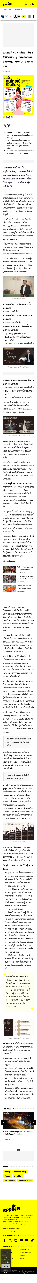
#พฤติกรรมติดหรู (20, 1172)
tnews (22, 1259)
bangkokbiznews (25, 1253)
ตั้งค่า (6, 1270)
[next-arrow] (33, 1122)
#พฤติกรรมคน (10, 1180)
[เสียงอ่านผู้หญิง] (17, 16)
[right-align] (29, 3)
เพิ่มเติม (6, 1262)
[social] (4, 1240)
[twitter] (9, 117)
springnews (24, 1256)
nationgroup (24, 1249)
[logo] (7, 3)
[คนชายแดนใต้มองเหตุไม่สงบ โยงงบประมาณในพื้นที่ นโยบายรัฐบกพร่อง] (18, 1120)
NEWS (11, 10)
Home (5, 10)
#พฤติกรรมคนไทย (25, 1180)
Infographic (19, 10)
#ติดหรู (7, 1172)
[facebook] (7, 117)
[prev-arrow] (4, 1122)
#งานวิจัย (17, 1176)
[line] (12, 117)
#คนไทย (7, 1176)
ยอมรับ (6, 1266)
